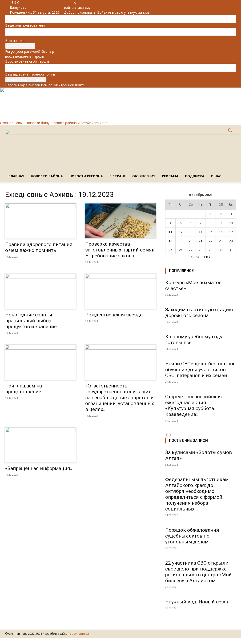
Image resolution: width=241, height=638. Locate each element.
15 (211, 232)
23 (221, 241)
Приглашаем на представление (23, 389)
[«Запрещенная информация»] (40, 445)
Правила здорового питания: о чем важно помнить (39, 247)
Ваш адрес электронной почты (30, 74)
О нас (216, 176)
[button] (230, 131)
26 (181, 249)
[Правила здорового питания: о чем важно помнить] (40, 220)
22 (211, 241)
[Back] (75, 2)
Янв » (206, 257)
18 (170, 241)
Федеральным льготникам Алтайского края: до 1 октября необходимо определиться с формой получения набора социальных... (197, 494)
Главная (16, 176)
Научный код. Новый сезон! (198, 602)
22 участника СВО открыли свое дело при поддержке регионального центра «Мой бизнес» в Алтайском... (198, 571)
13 (191, 232)
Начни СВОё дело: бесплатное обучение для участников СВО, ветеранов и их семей (200, 369)
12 (181, 232)
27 (191, 249)
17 (231, 232)
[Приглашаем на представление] (40, 362)
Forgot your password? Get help (29, 51)
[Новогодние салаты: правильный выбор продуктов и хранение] (40, 291)
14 (200, 232)
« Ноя (195, 257)
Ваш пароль (14, 40)
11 (170, 232)
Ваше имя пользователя (25, 25)
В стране (117, 176)
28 (200, 249)
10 (231, 223)
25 (170, 249)
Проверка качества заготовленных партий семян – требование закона (120, 250)
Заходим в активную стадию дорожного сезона (199, 312)
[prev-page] (167, 435)
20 (191, 241)
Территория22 (78, 634)
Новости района (47, 176)
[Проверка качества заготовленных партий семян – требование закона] (120, 220)
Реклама (170, 176)
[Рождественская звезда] (120, 291)
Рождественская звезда (114, 315)
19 (181, 241)
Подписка (194, 176)
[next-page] (170, 435)
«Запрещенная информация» (38, 468)
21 (200, 241)
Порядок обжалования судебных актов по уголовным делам (192, 536)
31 (231, 249)
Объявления (143, 176)
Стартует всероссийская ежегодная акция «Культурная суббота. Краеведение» (193, 405)
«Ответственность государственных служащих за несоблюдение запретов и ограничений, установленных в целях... (119, 397)
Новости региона (86, 176)
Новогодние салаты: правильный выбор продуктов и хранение (31, 320)
